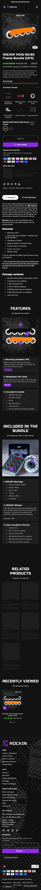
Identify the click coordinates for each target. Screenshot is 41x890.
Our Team (5, 775)
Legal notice (16, 882)
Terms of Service (8, 759)
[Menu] (4, 7)
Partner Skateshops (9, 778)
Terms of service (27, 882)
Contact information (19, 885)
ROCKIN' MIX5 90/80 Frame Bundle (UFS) (12, 714)
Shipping (16, 66)
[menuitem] (20, 753)
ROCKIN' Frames (13, 879)
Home (5, 188)
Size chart (7, 384)
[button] (36, 7)
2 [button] (32, 460)
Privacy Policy (7, 756)
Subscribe (19, 851)
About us (5, 772)
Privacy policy (6, 882)
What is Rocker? (8, 792)
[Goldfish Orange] (5, 128)
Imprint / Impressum (9, 753)
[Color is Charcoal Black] (14, 722)
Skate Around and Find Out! (20, 2)
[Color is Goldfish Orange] (11, 722)
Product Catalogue (9, 784)
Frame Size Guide (8, 797)
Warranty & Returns (9, 761)
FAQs (4, 803)
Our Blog (5, 781)
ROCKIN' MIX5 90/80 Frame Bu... (21, 188)
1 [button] (20, 324)
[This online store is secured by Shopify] (35, 866)
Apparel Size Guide (9, 800)
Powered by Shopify (25, 879)
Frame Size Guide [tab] (30, 197)
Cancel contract (10, 857)
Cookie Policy (7, 764)
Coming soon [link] (8, 369)
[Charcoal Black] (11, 128)
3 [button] (20, 343)
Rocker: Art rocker (13, 249)
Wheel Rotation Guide (10, 795)
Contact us (6, 806)
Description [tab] (11, 197)
